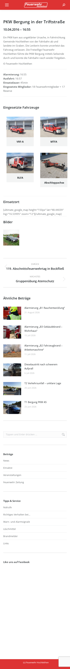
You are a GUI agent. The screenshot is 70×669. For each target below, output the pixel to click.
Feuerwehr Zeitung (13, 482)
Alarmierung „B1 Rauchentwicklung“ (44, 307)
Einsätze (7, 467)
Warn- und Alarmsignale (16, 521)
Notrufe (7, 507)
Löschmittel (9, 529)
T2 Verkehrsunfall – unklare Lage (42, 383)
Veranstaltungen (12, 475)
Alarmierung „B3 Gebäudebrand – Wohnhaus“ (43, 328)
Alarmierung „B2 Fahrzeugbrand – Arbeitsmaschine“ (43, 347)
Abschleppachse (54, 182)
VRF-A (20, 141)
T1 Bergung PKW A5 (35, 402)
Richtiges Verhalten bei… (16, 514)
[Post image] (12, 313)
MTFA (53, 141)
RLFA (20, 177)
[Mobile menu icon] (7, 5)
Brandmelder (10, 536)
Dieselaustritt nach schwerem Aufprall (40, 366)
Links (6, 543)
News (6, 460)
